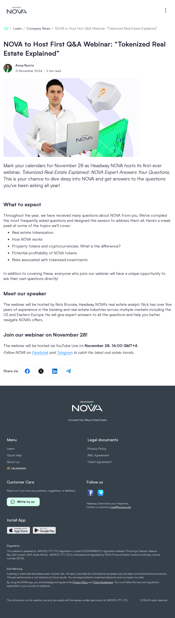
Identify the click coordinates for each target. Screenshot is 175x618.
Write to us (25, 502)
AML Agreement (98, 455)
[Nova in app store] (18, 530)
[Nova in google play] (44, 530)
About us (13, 462)
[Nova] (17, 10)
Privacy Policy (97, 448)
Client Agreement (100, 462)
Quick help (14, 455)
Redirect (16, 468)
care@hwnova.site (121, 507)
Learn (11, 448)
